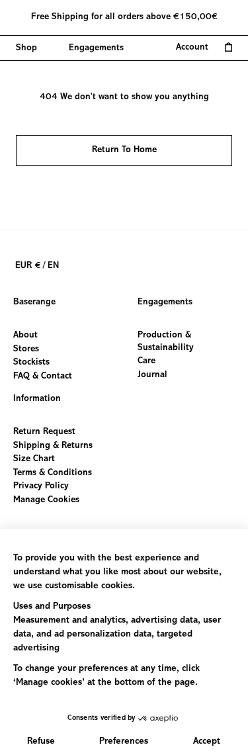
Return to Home (124, 150)
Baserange (34, 302)
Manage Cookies (46, 500)
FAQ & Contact (42, 376)
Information (37, 399)
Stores (26, 349)
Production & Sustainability (166, 342)
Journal (152, 374)
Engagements (165, 302)
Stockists (31, 363)
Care (146, 361)
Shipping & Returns (53, 445)
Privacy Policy (41, 486)
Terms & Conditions (52, 472)
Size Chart (34, 459)
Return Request (44, 432)
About (25, 335)
